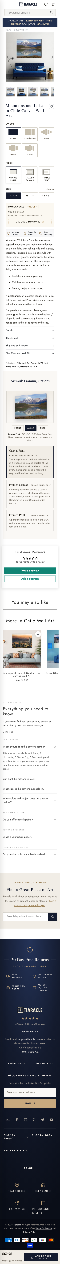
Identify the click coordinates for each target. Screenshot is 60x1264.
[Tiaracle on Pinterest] (34, 1119)
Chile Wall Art (21, 30)
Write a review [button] (30, 570)
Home (8, 30)
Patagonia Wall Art (39, 363)
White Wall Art (12, 366)
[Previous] (8, 57)
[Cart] (53, 4)
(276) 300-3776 (30, 1052)
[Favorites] (46, 4)
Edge (43, 428)
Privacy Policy (29, 1232)
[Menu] (7, 4)
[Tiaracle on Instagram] (25, 1119)
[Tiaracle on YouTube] (51, 1119)
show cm (50, 189)
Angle (30, 428)
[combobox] (26, 12)
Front (17, 428)
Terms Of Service (44, 1228)
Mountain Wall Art (28, 366)
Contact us (9, 731)
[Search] (51, 12)
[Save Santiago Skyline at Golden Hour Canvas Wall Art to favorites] (38, 634)
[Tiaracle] (28, 4)
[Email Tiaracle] (8, 1119)
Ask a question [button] (30, 579)
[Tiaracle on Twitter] (42, 1119)
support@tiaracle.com (28, 1039)
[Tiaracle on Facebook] (16, 1119)
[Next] (52, 57)
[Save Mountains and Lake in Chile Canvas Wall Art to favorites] (51, 106)
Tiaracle (17, 1224)
